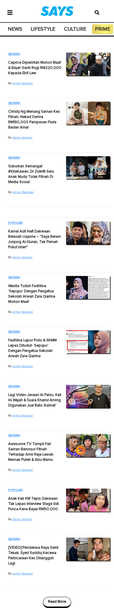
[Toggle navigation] (10, 12)
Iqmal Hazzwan (23, 83)
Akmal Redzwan (23, 192)
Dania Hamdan (22, 137)
